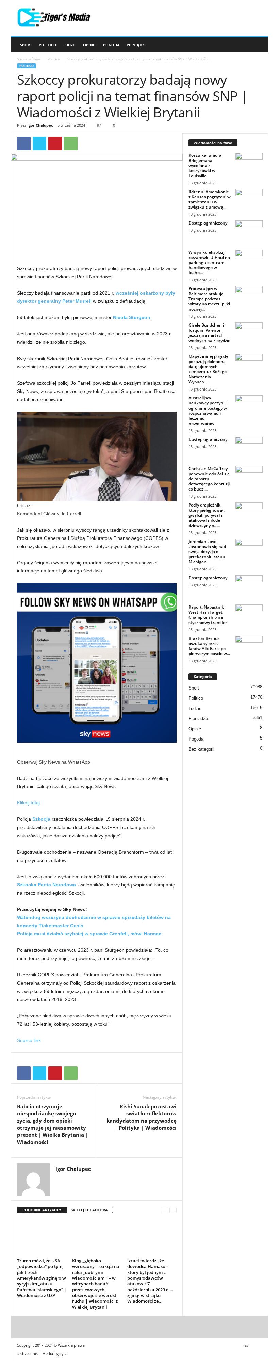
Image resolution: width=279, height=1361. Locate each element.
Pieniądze (136, 44)
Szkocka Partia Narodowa (46, 884)
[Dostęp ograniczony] (249, 230)
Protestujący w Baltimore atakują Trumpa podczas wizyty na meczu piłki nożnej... (209, 299)
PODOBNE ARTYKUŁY (41, 1209)
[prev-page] (164, 1210)
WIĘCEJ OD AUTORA (89, 1209)
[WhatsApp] (71, 143)
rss (245, 1345)
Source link (29, 1040)
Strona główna (28, 58)
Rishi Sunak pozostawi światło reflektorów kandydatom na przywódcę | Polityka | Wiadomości (141, 1117)
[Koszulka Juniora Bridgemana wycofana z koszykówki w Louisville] (249, 163)
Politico (47, 44)
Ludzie (69, 44)
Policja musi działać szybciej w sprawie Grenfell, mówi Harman (89, 933)
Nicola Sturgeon (131, 317)
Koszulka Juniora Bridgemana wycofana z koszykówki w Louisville (204, 165)
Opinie (89, 44)
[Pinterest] (55, 143)
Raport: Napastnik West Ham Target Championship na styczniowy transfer (207, 614)
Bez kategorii (201, 749)
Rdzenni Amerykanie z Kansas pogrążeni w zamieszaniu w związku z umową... (209, 199)
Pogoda (111, 44)
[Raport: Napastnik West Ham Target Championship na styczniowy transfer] (249, 614)
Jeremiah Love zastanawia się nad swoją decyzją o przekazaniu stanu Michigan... (207, 551)
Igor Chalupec (40, 125)
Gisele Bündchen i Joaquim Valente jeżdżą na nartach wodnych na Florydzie (209, 332)
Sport (26, 44)
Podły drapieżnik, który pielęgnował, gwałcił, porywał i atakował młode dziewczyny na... (206, 515)
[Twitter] (39, 143)
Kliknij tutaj (28, 803)
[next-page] (173, 1210)
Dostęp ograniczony (207, 223)
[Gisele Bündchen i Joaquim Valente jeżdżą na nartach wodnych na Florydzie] (249, 332)
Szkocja (41, 819)
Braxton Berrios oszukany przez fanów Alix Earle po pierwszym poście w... (209, 646)
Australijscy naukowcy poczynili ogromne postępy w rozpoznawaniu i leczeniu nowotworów (207, 410)
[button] (257, 44)
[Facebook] (24, 143)
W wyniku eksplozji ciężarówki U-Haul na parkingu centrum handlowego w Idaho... (209, 262)
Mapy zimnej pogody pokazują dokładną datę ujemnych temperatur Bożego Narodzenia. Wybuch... (208, 369)
